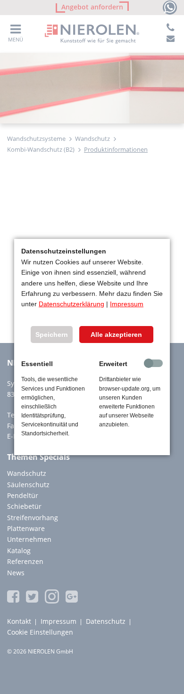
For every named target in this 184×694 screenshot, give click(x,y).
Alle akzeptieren (116, 334)
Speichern (51, 334)
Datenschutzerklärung (71, 304)
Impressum (126, 304)
